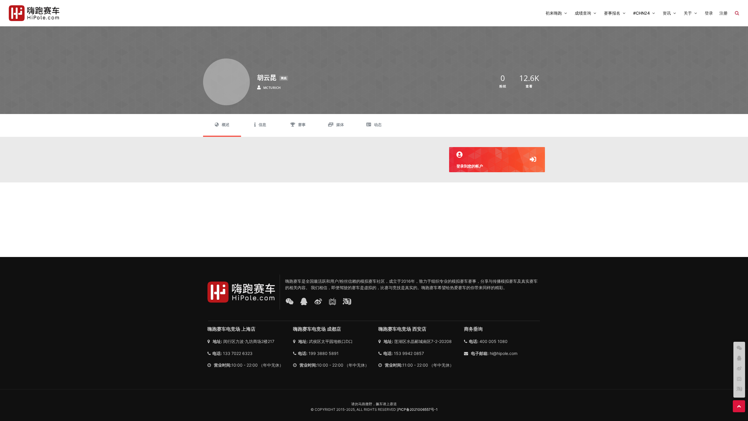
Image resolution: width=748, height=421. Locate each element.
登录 (709, 13)
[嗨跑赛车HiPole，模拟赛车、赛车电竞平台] (34, 13)
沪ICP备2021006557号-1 (417, 409)
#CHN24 (641, 13)
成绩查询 (583, 13)
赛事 (302, 124)
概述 (225, 124)
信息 (262, 124)
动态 (378, 124)
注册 (723, 13)
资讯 (667, 13)
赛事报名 (612, 13)
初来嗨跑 (554, 13)
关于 (688, 13)
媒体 (340, 124)
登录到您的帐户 (469, 166)
